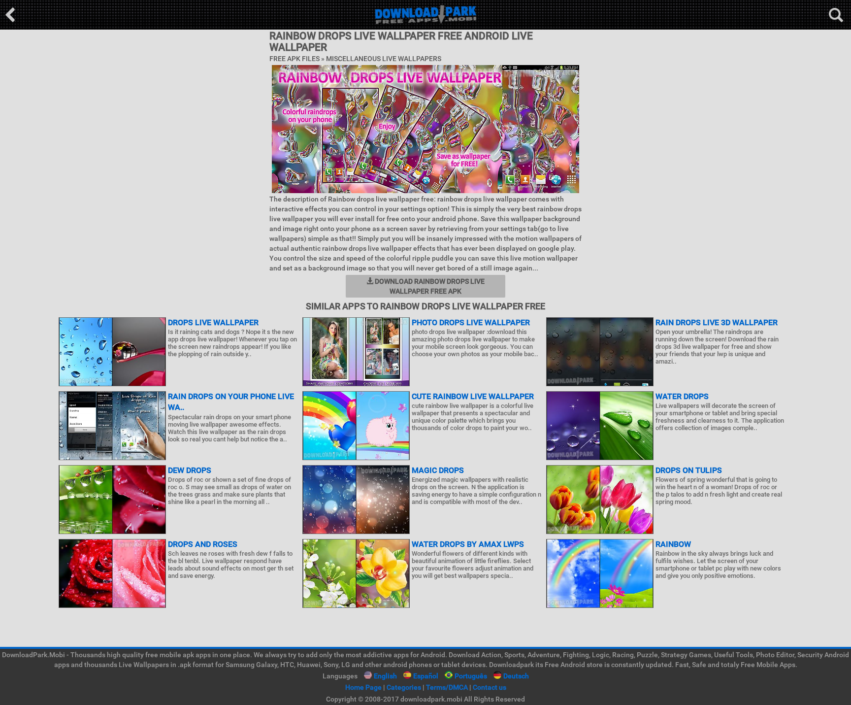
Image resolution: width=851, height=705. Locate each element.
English (385, 676)
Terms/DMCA (447, 687)
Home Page (363, 687)
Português (471, 676)
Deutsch (516, 676)
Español (425, 676)
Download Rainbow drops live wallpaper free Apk (429, 286)
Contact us (489, 687)
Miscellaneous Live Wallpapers (383, 59)
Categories (404, 687)
